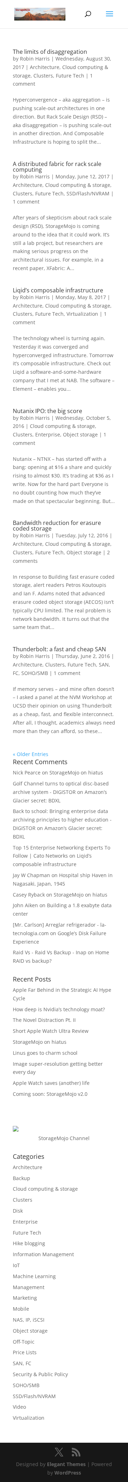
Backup (21, 1178)
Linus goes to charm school (45, 1052)
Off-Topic (23, 1341)
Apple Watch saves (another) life (51, 1083)
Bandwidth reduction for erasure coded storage (57, 525)
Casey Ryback (29, 894)
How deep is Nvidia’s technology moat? (59, 1009)
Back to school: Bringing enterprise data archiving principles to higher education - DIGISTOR (62, 819)
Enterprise (47, 434)
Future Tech (70, 75)
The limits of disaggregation (50, 52)
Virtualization (82, 313)
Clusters (43, 75)
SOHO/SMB (34, 673)
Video (19, 1406)
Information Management (43, 1254)
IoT (16, 1265)
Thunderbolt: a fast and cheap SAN (59, 649)
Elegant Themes (66, 1464)
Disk (18, 1210)
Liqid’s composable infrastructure (58, 290)
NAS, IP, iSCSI (28, 1319)
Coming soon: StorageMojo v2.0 (50, 1094)
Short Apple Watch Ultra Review (51, 1031)
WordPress (67, 1472)
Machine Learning (34, 1276)
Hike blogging (29, 1243)
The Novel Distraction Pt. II (44, 1020)
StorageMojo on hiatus (76, 772)
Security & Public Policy (40, 1374)
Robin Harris (35, 58)
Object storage (80, 434)
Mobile (21, 1308)
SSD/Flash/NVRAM (88, 193)
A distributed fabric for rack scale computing (57, 166)
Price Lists (25, 1352)
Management (28, 1287)
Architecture (44, 67)
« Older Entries (30, 754)
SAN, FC (22, 1363)
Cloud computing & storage (77, 185)
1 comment (26, 201)
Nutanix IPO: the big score (47, 411)
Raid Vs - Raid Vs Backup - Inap (49, 952)
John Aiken (25, 905)
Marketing (25, 1297)
